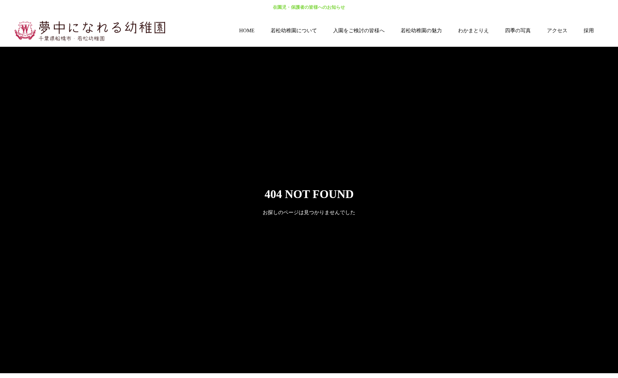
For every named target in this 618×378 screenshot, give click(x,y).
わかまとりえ (473, 30)
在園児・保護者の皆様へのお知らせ (309, 7)
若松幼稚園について (294, 30)
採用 (589, 30)
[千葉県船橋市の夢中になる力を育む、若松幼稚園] (93, 31)
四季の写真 (518, 30)
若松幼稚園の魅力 (421, 30)
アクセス (557, 30)
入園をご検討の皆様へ (359, 30)
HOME (247, 30)
